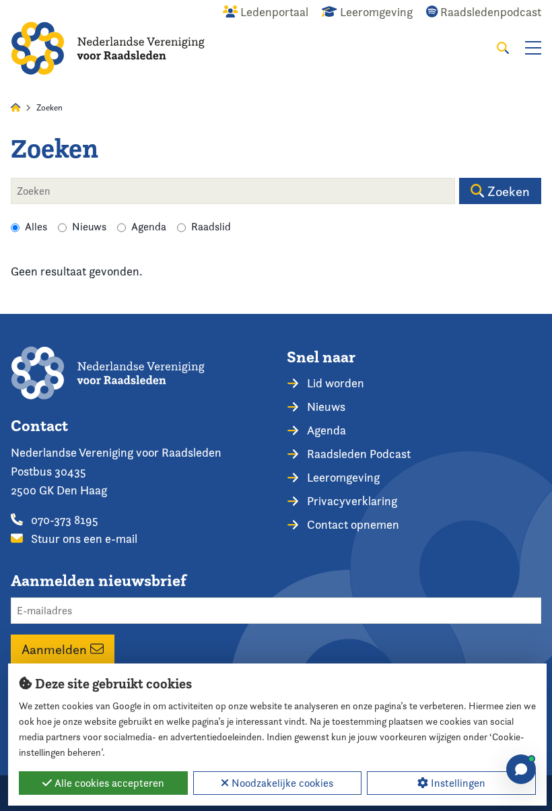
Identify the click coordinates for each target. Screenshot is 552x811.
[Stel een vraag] (521, 769)
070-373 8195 (63, 520)
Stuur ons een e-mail (82, 538)
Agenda (148, 226)
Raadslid (211, 226)
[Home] (108, 48)
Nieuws (89, 226)
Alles (36, 226)
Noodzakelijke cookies (281, 783)
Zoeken (507, 191)
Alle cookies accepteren (108, 783)
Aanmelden (56, 649)
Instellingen (456, 783)
